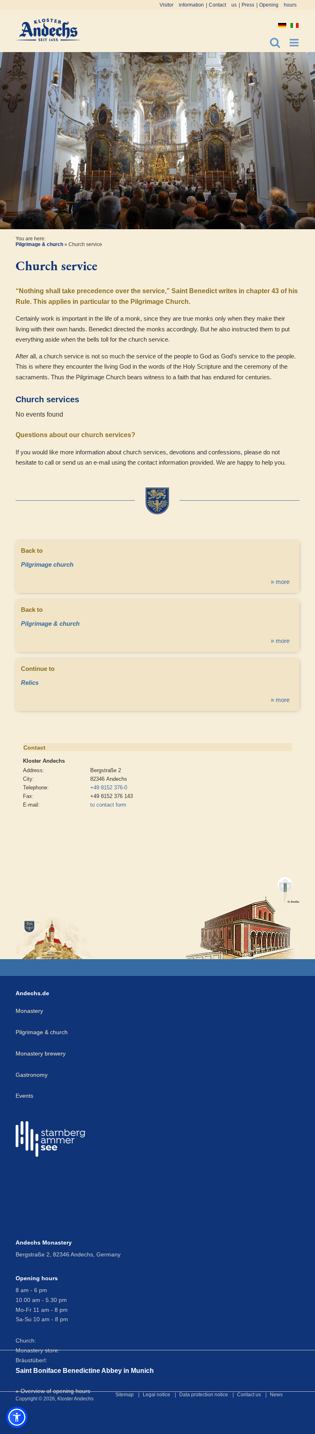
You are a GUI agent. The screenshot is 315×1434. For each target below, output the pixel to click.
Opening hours (278, 5)
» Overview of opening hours (53, 1391)
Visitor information (182, 5)
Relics (30, 682)
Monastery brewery (41, 1053)
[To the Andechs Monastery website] (56, 937)
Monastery (29, 1011)
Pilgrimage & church (39, 244)
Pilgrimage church (47, 564)
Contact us (223, 5)
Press (248, 5)
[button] (16, 1417)
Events (24, 1095)
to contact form (108, 805)
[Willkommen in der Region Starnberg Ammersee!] (50, 1139)
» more (280, 581)
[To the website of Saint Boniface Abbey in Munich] (242, 914)
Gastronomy (32, 1075)
